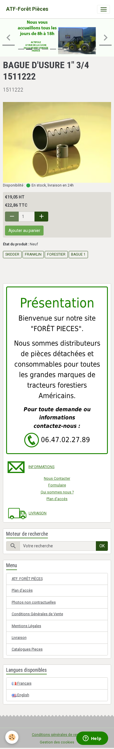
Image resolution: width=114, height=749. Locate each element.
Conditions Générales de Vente (37, 614)
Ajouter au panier (24, 230)
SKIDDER (12, 254)
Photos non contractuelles (34, 602)
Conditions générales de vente (57, 735)
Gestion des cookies (57, 742)
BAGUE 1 (78, 254)
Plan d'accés (57, 499)
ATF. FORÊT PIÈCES (27, 579)
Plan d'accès (22, 590)
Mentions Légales (26, 626)
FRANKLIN (33, 254)
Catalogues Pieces (27, 649)
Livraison (19, 638)
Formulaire (57, 485)
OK (102, 546)
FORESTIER (56, 254)
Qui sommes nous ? (57, 492)
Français (24, 683)
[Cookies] (11, 737)
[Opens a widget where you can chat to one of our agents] (92, 739)
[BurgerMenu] (103, 9)
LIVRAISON (37, 513)
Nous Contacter (57, 479)
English (22, 695)
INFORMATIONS (41, 467)
